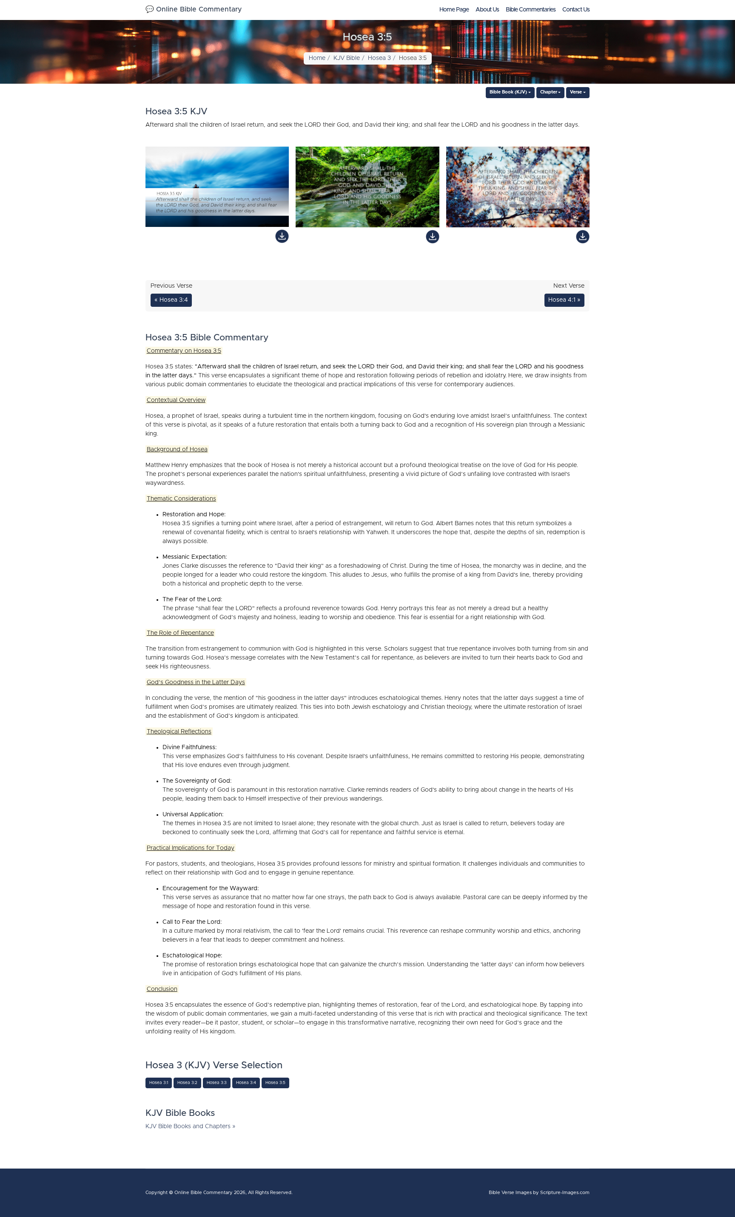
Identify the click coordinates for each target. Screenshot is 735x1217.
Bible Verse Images (510, 1192)
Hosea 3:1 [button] (158, 1083)
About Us (487, 10)
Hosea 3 (379, 58)
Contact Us (576, 10)
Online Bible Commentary (203, 1192)
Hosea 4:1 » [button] (564, 300)
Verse (576, 92)
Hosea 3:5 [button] (275, 1083)
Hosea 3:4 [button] (246, 1083)
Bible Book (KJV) (508, 92)
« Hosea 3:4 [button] (171, 300)
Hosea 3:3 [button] (217, 1083)
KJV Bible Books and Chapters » (190, 1126)
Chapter (548, 92)
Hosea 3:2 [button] (187, 1083)
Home (317, 58)
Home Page (454, 10)
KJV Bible (346, 58)
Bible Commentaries (531, 10)
